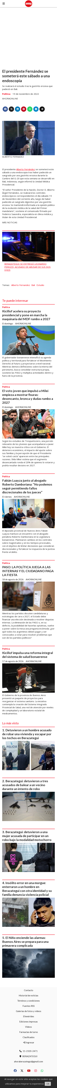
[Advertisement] (28, 37)
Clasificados (28, 1037)
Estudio (40, 285)
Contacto (28, 990)
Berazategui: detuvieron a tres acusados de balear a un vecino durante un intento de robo (25, 785)
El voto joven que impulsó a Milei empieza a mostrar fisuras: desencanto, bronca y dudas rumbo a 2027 (27, 396)
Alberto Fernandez (20, 285)
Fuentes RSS (29, 1006)
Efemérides (28, 1016)
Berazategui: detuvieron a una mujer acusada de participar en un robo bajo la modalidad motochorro (26, 836)
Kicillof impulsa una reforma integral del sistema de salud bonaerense (27, 655)
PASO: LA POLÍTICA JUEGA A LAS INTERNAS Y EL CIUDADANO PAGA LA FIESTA (28, 571)
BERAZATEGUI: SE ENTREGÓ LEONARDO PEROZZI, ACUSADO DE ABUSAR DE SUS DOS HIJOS (27, 266)
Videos (28, 1026)
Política (6, 93)
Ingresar (29, 1042)
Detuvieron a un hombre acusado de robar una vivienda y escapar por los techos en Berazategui (27, 734)
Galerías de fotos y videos (28, 1011)
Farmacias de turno (28, 1032)
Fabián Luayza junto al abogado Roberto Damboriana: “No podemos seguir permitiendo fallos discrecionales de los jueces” (27, 486)
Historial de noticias (28, 995)
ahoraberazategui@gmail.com (28, 1061)
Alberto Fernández (25, 169)
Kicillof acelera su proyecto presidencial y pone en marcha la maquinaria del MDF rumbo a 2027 (26, 315)
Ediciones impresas (28, 1021)
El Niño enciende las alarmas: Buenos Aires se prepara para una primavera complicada (25, 941)
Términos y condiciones (28, 1000)
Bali (33, 285)
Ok (47, 1083)
